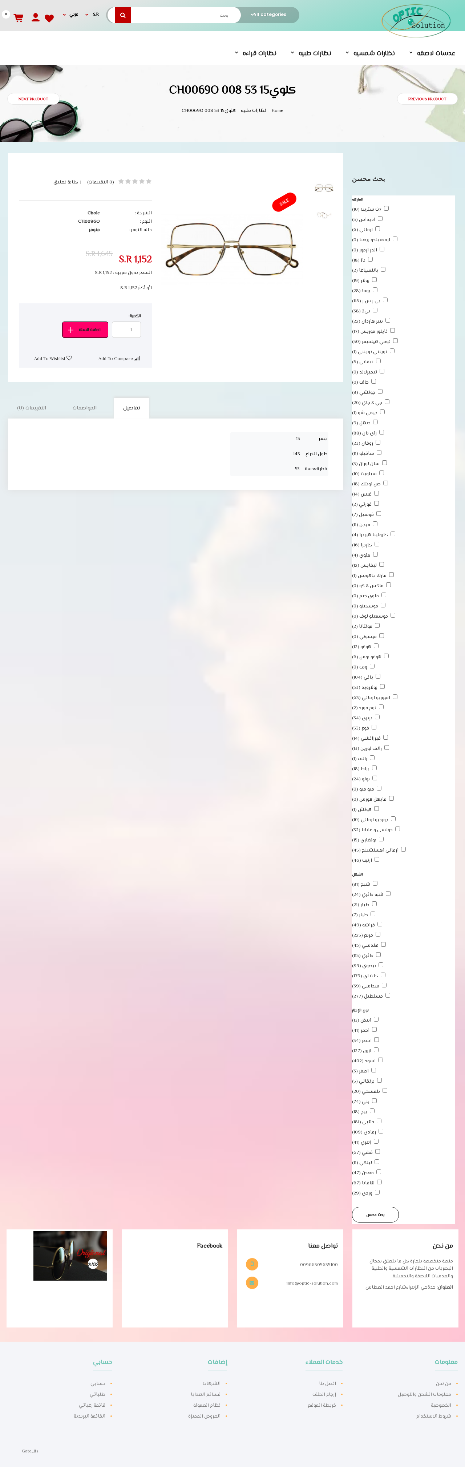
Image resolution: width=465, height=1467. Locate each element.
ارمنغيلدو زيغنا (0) (371, 240)
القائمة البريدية (89, 1416)
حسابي (97, 1383)
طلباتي (97, 1394)
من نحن (443, 1383)
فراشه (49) (363, 925)
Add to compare (116, 359)
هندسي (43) (365, 945)
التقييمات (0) (31, 408)
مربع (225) (362, 935)
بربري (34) (362, 718)
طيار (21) (360, 905)
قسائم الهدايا (206, 1394)
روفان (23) (362, 443)
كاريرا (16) (362, 545)
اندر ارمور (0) (364, 250)
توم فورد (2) (364, 708)
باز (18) (358, 260)
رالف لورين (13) (367, 748)
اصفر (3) (360, 1071)
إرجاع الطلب (324, 1394)
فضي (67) (362, 1152)
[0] (16, 14)
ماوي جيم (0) (365, 596)
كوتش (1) (362, 809)
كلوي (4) (361, 555)
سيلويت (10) (364, 474)
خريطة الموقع (322, 1405)
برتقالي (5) (363, 1081)
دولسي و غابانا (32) (372, 830)
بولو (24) (361, 779)
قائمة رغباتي (92, 1405)
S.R (95, 14)
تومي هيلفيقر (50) (371, 341)
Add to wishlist (50, 359)
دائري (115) (362, 955)
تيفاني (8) (362, 362)
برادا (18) (360, 769)
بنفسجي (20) (366, 1091)
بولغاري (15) (364, 840)
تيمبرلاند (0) (364, 372)
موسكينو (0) (365, 606)
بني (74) (360, 1102)
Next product (33, 99)
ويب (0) (359, 667)
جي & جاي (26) (367, 403)
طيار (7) (360, 915)
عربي (73, 14)
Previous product (427, 99)
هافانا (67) (363, 1183)
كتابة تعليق (65, 182)
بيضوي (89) (364, 966)
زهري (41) (361, 1142)
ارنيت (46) (362, 860)
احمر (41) (360, 1030)
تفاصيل (131, 408)
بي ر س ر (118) (366, 301)
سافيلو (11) (363, 453)
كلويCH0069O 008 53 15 (209, 110)
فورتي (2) (362, 504)
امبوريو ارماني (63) (371, 698)
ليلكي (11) (362, 1163)
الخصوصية (441, 1405)
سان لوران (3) (366, 464)
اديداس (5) (363, 219)
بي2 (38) (361, 311)
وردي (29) (362, 1193)
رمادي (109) (364, 1132)
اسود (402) (364, 1061)
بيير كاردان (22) (367, 321)
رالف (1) (359, 759)
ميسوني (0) (364, 636)
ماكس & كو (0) (368, 586)
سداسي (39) (365, 986)
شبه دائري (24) (367, 894)
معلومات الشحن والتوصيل (424, 1394)
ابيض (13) (361, 1020)
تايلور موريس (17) (370, 331)
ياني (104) (362, 677)
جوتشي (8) (363, 392)
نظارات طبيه (254, 110)
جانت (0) (360, 382)
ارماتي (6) (362, 230)
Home (277, 110)
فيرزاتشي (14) (366, 738)
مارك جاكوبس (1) (369, 575)
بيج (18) (359, 1112)
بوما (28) (361, 291)
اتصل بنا (327, 1383)
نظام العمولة (207, 1405)
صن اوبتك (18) (366, 484)
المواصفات (85, 408)
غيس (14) (362, 494)
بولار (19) (360, 280)
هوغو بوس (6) (366, 657)
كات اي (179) (365, 976)
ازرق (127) (361, 1051)
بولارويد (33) (364, 687)
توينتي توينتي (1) (369, 352)
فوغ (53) (360, 728)
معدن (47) (363, 1173)
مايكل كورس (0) (369, 799)
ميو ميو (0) (363, 789)
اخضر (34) (362, 1040)
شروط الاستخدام (433, 1416)
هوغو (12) (361, 647)
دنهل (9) (361, 423)
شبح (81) (361, 884)
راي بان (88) (364, 433)
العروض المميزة (204, 1416)
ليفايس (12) (364, 565)
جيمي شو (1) (364, 413)
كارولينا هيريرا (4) (370, 535)
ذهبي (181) (363, 1122)
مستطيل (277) (367, 996)
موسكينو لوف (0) (370, 616)
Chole (94, 213)
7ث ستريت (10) (366, 209)
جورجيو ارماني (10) (370, 820)
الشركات (212, 1383)
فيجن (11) (361, 525)
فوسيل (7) (363, 514)
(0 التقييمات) (100, 182)
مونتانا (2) (362, 626)
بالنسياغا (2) (365, 270)
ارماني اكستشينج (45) (375, 850)
